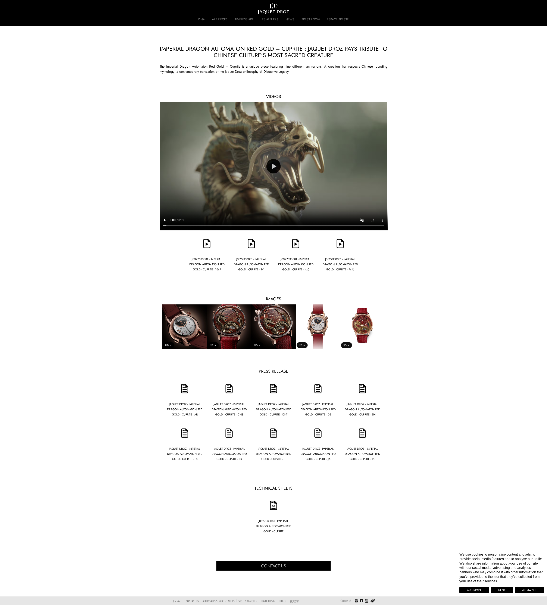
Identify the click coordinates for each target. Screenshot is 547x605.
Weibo (373, 601)
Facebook (361, 600)
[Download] (207, 234)
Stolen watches (247, 601)
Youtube (366, 601)
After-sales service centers (219, 601)
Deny (502, 590)
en (174, 601)
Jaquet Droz (170, 8)
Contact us (273, 566)
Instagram (356, 601)
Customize (474, 590)
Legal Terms (268, 601)
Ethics (282, 601)
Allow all (529, 590)
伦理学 (294, 601)
